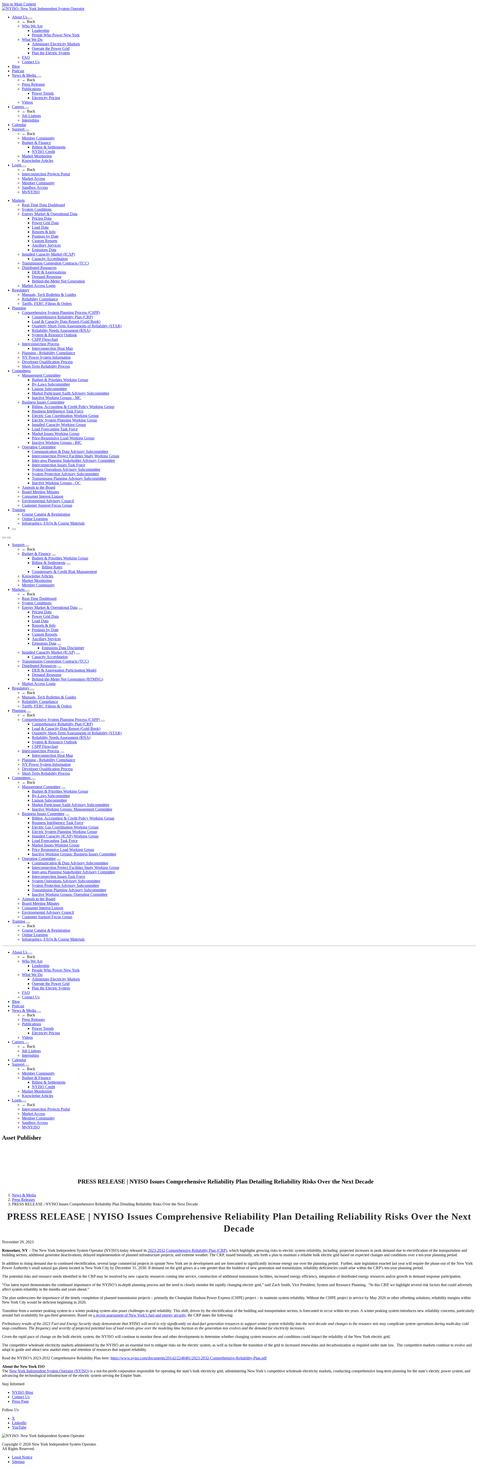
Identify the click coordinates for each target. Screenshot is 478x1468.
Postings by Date (45, 236)
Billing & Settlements (48, 147)
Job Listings (31, 116)
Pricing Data (42, 218)
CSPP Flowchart (45, 339)
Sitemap (18, 1462)
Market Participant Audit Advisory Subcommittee (70, 393)
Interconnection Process (40, 344)
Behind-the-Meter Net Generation (58, 281)
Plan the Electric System (51, 53)
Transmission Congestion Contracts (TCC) (55, 263)
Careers (18, 107)
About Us (20, 17)
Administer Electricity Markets (56, 44)
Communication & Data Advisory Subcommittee (70, 451)
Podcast (18, 71)
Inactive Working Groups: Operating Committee (70, 894)
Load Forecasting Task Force (55, 429)
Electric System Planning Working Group (64, 420)
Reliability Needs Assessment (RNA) (61, 330)
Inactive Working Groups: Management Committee (72, 809)
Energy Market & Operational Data (49, 214)
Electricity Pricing (46, 98)
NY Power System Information (46, 357)
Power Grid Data (45, 223)
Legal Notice (22, 1457)
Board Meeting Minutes (40, 492)
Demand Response (46, 277)
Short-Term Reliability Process (46, 366)
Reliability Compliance (40, 299)
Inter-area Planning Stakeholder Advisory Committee (73, 460)
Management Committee (41, 375)
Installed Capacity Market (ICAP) (48, 254)
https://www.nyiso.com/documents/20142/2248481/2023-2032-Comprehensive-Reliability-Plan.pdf (189, 1358)
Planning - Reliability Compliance (48, 353)
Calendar (19, 125)
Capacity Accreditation (50, 259)
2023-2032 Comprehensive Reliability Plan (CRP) (187, 1250)
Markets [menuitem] (18, 200)
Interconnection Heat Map (52, 348)
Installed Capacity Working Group (59, 424)
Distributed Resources (39, 268)
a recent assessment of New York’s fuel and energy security (139, 1315)
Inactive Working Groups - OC (56, 483)
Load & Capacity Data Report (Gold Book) (66, 321)
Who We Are (32, 26)
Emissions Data (44, 250)
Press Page (20, 1401)
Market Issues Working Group (55, 433)
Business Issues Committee (43, 402)
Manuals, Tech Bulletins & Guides (49, 294)
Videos (27, 102)
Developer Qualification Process (47, 362)
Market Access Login (39, 285)
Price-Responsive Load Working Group (63, 438)
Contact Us (31, 62)
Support (18, 129)
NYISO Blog (22, 1392)
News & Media (24, 75)
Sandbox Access (35, 187)
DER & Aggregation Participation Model (64, 670)
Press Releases (33, 84)
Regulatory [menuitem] (20, 290)
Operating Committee (39, 447)
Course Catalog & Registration (46, 514)
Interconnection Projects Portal (46, 174)
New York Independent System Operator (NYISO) (49, 1371)
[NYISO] (43, 8)
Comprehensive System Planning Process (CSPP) (61, 312)
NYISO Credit (43, 151)
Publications (31, 89)
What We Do (32, 39)
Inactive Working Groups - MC (56, 398)
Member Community (38, 138)
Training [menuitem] (18, 510)
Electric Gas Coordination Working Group (65, 416)
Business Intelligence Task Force (57, 411)
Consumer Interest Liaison (42, 496)
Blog (16, 66)
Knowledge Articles (37, 160)
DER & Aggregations (49, 272)
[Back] (39, 1182)
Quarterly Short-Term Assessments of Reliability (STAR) (76, 326)
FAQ (26, 57)
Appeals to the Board (38, 487)
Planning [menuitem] (19, 308)
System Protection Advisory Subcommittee (65, 474)
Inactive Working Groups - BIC (57, 442)
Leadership (40, 30)
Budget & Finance (36, 142)
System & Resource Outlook (54, 335)
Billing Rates (52, 567)
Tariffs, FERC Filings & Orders (47, 303)
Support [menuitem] (18, 545)
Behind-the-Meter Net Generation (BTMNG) (67, 679)
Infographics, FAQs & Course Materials (53, 523)
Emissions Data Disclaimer (63, 648)
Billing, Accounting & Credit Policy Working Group (73, 407)
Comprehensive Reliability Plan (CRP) (62, 317)
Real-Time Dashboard (39, 598)
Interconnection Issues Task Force (58, 465)
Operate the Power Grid (50, 48)
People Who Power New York (56, 35)
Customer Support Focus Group (47, 505)
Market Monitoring (37, 156)
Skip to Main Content (19, 4)
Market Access (33, 178)
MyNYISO (31, 192)
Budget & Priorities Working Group (60, 380)
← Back (28, 21)
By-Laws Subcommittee (51, 384)
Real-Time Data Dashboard (43, 205)
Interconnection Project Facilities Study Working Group (75, 456)
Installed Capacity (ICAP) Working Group (65, 836)
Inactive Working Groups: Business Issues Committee (74, 854)
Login (17, 165)
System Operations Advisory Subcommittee (66, 469)
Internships (30, 120)
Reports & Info (44, 232)
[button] (14, 529)
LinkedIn (19, 1423)
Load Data (40, 227)
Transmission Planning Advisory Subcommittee (69, 478)
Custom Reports (44, 241)
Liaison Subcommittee (49, 389)
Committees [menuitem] (21, 371)
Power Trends (43, 93)
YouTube (19, 1427)
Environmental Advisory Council (48, 501)
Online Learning (35, 519)
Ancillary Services (46, 245)
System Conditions (37, 209)
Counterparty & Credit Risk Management (64, 571)
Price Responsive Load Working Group (63, 849)
